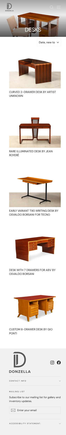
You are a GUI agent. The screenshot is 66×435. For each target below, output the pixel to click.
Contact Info (17, 381)
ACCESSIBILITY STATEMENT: (25, 423)
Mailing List (17, 391)
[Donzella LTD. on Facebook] (59, 362)
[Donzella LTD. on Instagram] (52, 362)
